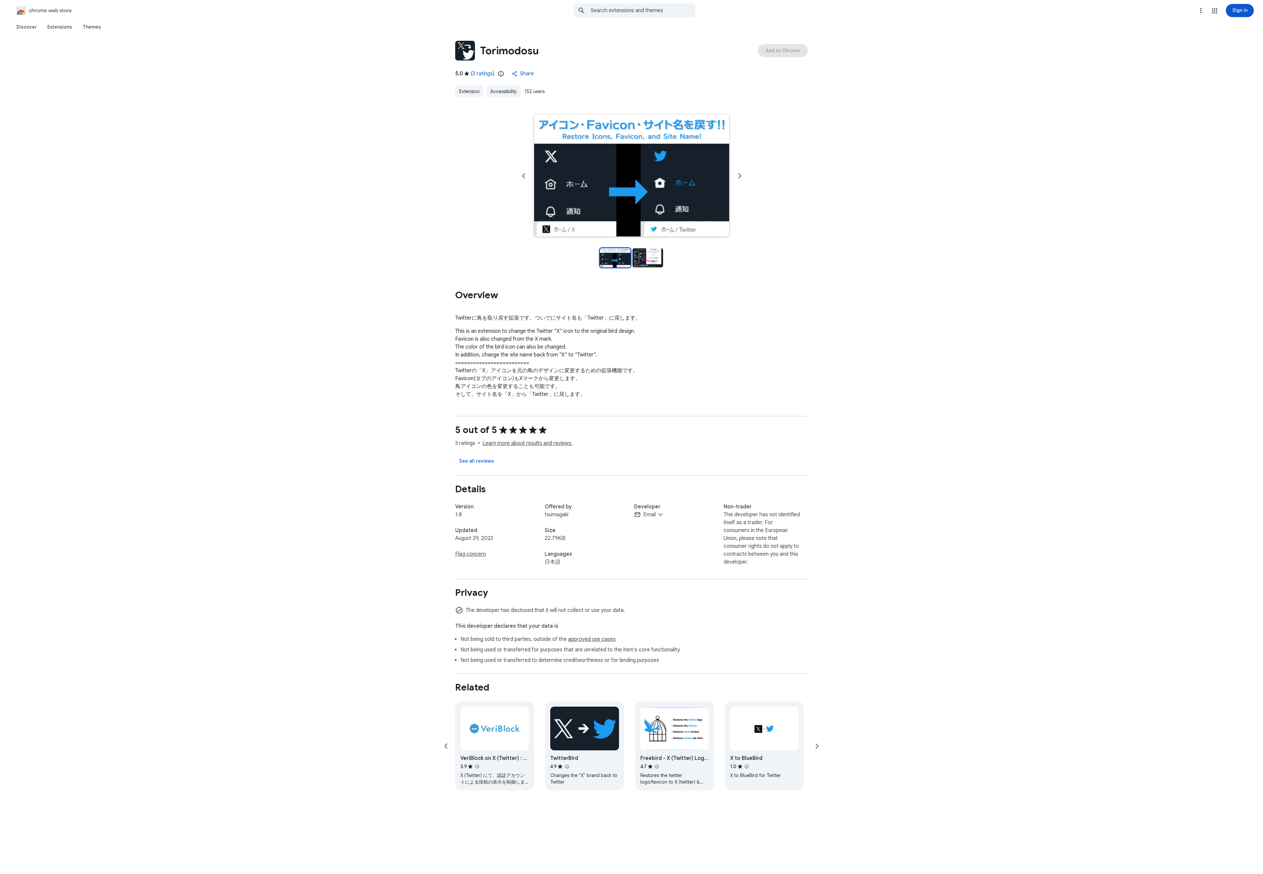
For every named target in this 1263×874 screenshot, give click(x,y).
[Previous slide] (523, 175)
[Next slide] (739, 175)
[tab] (26, 27)
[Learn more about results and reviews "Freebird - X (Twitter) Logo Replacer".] (657, 766)
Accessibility (503, 91)
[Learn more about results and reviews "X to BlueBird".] (747, 766)
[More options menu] (1200, 10)
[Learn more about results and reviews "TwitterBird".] (567, 766)
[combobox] (643, 10)
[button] (1214, 10)
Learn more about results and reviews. (528, 443)
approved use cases (592, 639)
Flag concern (470, 554)
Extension (469, 91)
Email (649, 514)
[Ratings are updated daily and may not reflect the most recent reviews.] (501, 73)
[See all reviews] (476, 461)
